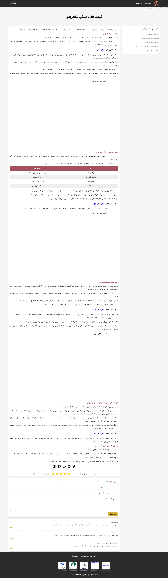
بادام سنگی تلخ (99, 203)
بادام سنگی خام (99, 50)
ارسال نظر (113, 514)
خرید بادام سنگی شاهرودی (151, 42)
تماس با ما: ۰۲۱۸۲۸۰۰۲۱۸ (88, 556)
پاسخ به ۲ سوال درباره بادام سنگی (150, 51)
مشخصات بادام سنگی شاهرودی (150, 38)
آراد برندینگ (139, 3)
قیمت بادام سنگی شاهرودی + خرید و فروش (147, 46)
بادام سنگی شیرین (98, 309)
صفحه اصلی (147, 3)
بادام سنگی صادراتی (97, 433)
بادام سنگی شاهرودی (153, 34)
